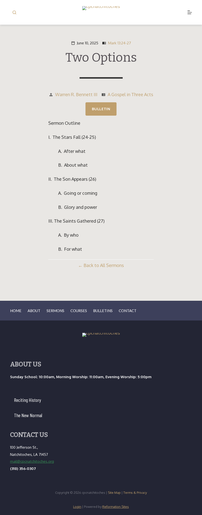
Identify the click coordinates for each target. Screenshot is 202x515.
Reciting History (27, 400)
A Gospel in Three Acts (130, 94)
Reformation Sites (115, 507)
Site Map (114, 493)
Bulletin (101, 109)
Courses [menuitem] (78, 310)
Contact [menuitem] (127, 310)
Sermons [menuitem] (55, 310)
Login (77, 507)
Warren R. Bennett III (76, 94)
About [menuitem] (34, 310)
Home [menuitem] (15, 310)
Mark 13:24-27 (119, 42)
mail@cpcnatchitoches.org (32, 461)
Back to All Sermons (104, 265)
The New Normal (28, 415)
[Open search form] (14, 12)
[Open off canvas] (189, 12)
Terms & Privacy (135, 493)
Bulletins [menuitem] (103, 310)
